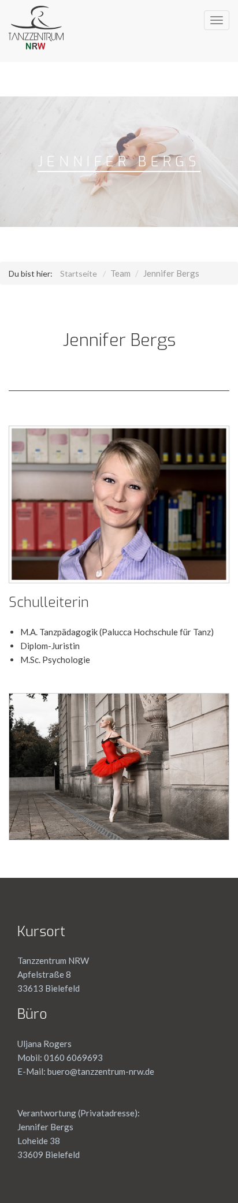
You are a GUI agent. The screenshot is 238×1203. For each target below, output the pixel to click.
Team (120, 273)
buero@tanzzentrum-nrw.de (100, 1071)
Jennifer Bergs (171, 273)
